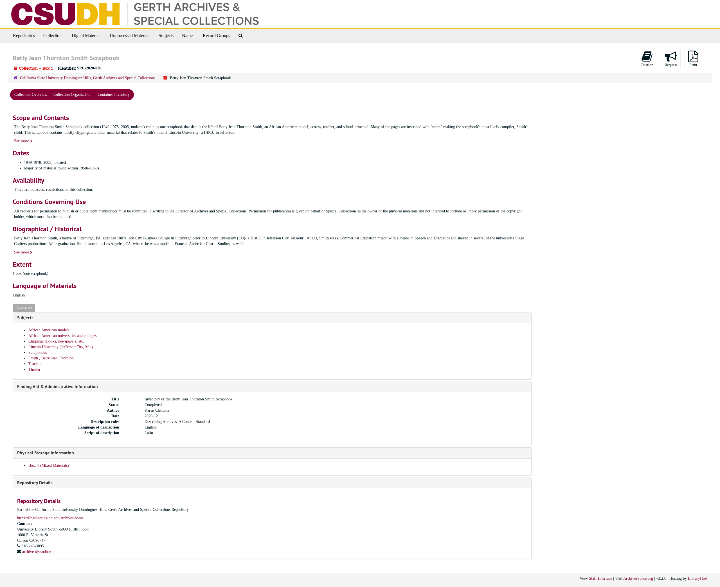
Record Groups (216, 35)
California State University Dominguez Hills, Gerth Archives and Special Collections (87, 78)
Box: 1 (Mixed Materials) (48, 465)
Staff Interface (600, 578)
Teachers (35, 364)
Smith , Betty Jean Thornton (51, 358)
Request (671, 65)
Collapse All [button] (24, 308)
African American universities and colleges (62, 336)
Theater (34, 369)
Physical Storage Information (45, 453)
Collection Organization (72, 94)
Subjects (166, 35)
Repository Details (35, 483)
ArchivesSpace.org (638, 578)
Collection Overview (30, 94)
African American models (48, 330)
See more (22, 141)
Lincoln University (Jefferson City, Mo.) (60, 347)
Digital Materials (86, 35)
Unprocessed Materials (130, 35)
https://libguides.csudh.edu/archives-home (50, 518)
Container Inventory (114, 94)
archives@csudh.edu (38, 552)
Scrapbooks (37, 352)
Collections (53, 35)
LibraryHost (697, 578)
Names (188, 35)
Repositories (24, 35)
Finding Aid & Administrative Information (57, 386)
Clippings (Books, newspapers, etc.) (57, 341)
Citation (647, 65)
